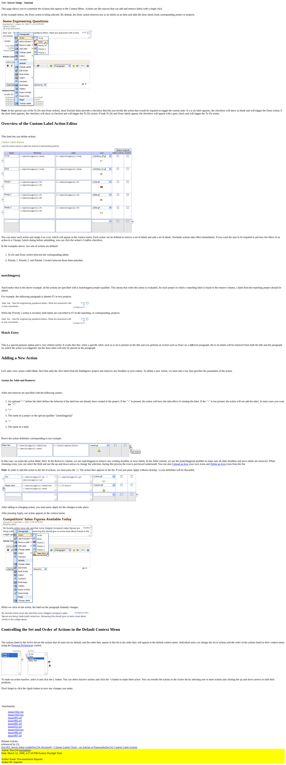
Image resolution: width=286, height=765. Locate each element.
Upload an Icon (180, 464)
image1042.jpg (16, 711)
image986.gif (15, 732)
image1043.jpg (16, 714)
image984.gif (15, 720)
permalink (25, 750)
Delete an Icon (218, 464)
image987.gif (15, 735)
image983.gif (15, 717)
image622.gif (15, 726)
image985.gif (15, 723)
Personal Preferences (22, 645)
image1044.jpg (16, 729)
